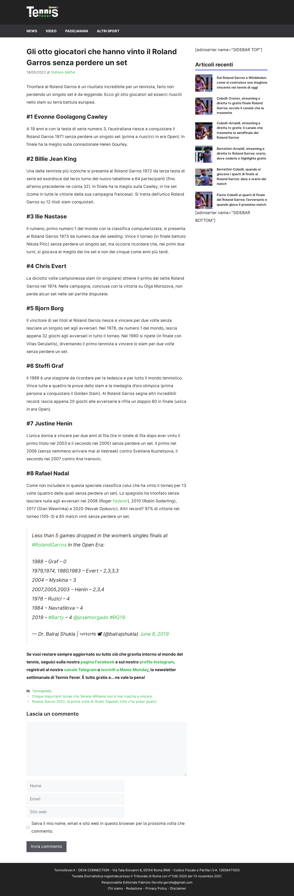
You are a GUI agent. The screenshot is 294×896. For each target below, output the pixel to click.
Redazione (134, 888)
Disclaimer (178, 888)
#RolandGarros (49, 545)
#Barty (56, 617)
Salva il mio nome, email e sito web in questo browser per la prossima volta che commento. (108, 827)
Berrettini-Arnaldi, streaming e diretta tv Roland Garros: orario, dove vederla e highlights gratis (241, 153)
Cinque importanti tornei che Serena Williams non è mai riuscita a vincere (92, 696)
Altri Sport (108, 31)
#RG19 (117, 617)
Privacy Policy (156, 888)
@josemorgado (90, 617)
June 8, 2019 (154, 634)
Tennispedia (41, 691)
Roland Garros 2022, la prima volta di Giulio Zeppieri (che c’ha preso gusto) (94, 701)
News (31, 31)
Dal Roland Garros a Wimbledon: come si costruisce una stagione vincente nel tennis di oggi (242, 82)
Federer (120, 501)
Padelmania (76, 31)
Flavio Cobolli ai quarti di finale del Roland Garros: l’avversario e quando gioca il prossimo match (242, 200)
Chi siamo (115, 888)
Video (51, 31)
